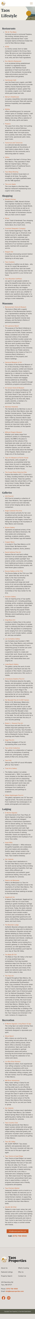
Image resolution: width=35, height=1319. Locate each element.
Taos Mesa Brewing (11, 172)
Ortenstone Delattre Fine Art (14, 679)
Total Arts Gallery (11, 768)
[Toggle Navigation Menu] (31, 3)
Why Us (20, 1272)
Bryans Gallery (10, 527)
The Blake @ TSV (11, 955)
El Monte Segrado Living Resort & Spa (18, 1024)
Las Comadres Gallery (12, 639)
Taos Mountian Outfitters (13, 279)
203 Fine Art (9, 496)
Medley (7, 109)
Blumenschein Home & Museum (15, 307)
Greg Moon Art (10, 620)
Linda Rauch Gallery (11, 664)
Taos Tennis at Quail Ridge (14, 1156)
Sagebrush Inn (10, 897)
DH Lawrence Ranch (12, 326)
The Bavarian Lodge (12, 925)
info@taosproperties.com (17, 1231)
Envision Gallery (10, 596)
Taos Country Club (11, 1123)
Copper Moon (9, 542)
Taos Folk (8, 760)
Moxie (7, 218)
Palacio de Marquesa (12, 880)
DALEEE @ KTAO (10, 1207)
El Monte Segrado (11, 813)
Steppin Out (9, 252)
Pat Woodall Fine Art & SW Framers (17, 700)
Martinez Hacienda (11, 407)
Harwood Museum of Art (13, 362)
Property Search (6, 1276)
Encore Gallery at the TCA (14, 571)
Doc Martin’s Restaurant (13, 61)
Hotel (7, 842)
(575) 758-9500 (19, 1236)
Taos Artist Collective (12, 748)
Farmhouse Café (10, 80)
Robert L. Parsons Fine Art (14, 723)
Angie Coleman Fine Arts (13, 511)
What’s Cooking (23, 1268)
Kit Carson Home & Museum (14, 388)
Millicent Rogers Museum (13, 432)
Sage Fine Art (9, 740)
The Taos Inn (9, 976)
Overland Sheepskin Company (15, 228)
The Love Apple (10, 184)
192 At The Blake (10, 32)
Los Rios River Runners (12, 1061)
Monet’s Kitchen (10, 199)
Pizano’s (7, 124)
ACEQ (7, 46)
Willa (10, 842)
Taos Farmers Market (12, 1188)
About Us (4, 1268)
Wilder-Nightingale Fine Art (14, 795)
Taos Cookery (10, 262)
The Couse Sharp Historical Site (16, 472)
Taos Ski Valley (10, 1141)
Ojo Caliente (9, 859)
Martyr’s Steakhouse (12, 97)
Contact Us (22, 1276)
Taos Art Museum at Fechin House (16, 458)
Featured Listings (7, 1272)
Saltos (7, 157)
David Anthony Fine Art (13, 552)
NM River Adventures (12, 1080)
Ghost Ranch (9, 1036)
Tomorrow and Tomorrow (13, 143)
